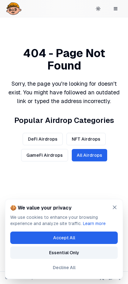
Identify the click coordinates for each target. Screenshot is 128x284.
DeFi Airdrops (42, 139)
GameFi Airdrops (44, 155)
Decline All (64, 267)
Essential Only (64, 252)
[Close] (115, 207)
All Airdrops (89, 155)
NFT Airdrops (86, 139)
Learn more (94, 223)
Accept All (64, 237)
